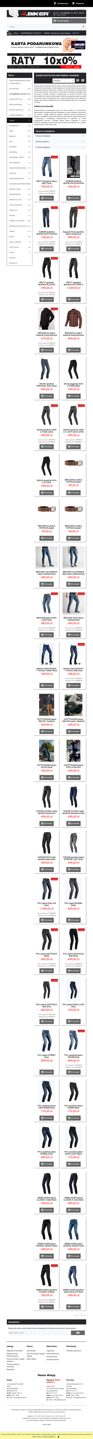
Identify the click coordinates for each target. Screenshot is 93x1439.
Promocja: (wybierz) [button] (43, 147)
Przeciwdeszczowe (16, 178)
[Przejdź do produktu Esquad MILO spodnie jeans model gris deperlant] (73, 217)
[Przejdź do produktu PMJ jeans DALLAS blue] (46, 889)
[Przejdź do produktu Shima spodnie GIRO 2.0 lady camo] (46, 415)
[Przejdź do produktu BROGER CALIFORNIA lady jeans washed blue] (73, 558)
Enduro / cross (15, 189)
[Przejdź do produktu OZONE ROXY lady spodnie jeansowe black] (46, 843)
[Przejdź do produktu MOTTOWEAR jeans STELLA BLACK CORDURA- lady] (73, 751)
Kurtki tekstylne (15, 99)
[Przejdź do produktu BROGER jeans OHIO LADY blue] (46, 603)
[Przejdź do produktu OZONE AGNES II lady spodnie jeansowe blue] (73, 797)
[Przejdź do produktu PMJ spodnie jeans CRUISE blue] (73, 1041)
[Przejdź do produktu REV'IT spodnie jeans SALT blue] (46, 167)
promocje (13, 263)
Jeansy (12, 120)
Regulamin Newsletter (15, 1351)
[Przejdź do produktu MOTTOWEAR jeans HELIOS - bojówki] (46, 705)
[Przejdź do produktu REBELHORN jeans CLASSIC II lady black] (46, 1183)
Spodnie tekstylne (16, 110)
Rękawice (12, 136)
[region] (46, 61)
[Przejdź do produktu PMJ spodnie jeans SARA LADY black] (73, 1137)
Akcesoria (13, 152)
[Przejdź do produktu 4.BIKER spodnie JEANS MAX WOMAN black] (73, 167)
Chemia (12, 231)
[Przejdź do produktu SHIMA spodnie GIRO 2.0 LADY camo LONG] (73, 415)
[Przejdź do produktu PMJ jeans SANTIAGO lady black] (73, 939)
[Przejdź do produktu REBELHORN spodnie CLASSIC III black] (46, 1275)
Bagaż (11, 237)
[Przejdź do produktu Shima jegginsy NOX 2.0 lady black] (73, 369)
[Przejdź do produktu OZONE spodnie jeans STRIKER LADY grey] (73, 843)
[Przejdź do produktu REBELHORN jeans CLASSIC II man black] (73, 1183)
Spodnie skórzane (16, 115)
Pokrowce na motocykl (18, 226)
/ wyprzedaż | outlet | (18, 94)
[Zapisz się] (78, 1333)
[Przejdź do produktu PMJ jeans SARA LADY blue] (73, 990)
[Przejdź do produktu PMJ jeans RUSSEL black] (73, 889)
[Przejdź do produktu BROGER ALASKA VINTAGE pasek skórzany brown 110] (46, 511)
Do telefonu (14, 89)
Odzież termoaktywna (17, 168)
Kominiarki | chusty (16, 157)
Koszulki (12, 173)
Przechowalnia (51, 1356)
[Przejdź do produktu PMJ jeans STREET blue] (46, 1041)
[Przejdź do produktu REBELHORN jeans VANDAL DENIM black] (46, 1229)
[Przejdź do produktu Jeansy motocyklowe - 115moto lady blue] (73, 654)
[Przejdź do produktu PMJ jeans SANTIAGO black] (46, 939)
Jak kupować (31, 1351)
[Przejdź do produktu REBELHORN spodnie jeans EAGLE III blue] (73, 1275)
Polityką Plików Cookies (49, 1434)
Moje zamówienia (52, 1353)
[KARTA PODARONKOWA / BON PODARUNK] (46, 44)
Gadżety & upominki (16, 221)
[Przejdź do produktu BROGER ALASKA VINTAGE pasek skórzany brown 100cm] (73, 465)
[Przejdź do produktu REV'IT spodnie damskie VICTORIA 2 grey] (73, 268)
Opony (11, 252)
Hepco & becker (15, 242)
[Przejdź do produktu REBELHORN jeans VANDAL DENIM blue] (73, 1229)
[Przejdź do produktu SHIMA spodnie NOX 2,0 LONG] (46, 466)
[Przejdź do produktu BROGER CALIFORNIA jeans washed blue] (46, 558)
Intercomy (13, 210)
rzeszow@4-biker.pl (57, 1395)
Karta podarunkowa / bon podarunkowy (19, 82)
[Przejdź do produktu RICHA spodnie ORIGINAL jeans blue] (46, 369)
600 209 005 (53, 1393)
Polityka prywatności (73, 1351)
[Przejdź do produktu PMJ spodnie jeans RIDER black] (73, 1091)
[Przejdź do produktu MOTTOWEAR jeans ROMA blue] (46, 751)
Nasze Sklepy (31, 1359)
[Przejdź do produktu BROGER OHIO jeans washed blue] (73, 603)
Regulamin (11, 1369)
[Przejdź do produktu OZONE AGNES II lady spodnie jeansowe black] (46, 797)
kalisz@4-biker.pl (16, 1393)
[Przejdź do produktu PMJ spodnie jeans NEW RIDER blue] (46, 1091)
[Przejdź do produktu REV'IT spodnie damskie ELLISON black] (46, 268)
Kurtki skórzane (15, 104)
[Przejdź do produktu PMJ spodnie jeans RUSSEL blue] (46, 1137)
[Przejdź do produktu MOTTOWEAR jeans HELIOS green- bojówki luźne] (73, 705)
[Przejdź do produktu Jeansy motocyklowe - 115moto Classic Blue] (46, 654)
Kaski (11, 131)
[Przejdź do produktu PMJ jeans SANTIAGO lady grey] (46, 990)
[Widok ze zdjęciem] (77, 80)
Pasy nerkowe (14, 163)
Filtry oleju (14, 247)
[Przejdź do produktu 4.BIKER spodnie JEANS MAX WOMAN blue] (46, 217)
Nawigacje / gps (15, 200)
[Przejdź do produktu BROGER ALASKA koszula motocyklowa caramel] (73, 319)
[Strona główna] (46, 13)
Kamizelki (13, 147)
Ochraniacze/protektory (19, 184)
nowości (12, 258)
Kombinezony (14, 126)
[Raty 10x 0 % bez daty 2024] (46, 61)
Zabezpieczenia (15, 194)
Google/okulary (15, 205)
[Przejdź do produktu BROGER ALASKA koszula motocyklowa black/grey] (46, 319)
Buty (11, 141)
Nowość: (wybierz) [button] (42, 141)
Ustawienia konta (52, 1359)
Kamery (12, 215)
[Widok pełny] (82, 80)
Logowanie (50, 1351)
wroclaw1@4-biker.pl (77, 1393)
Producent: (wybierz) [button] (43, 136)
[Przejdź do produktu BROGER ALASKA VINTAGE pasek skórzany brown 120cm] (73, 511)
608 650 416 (73, 1391)
